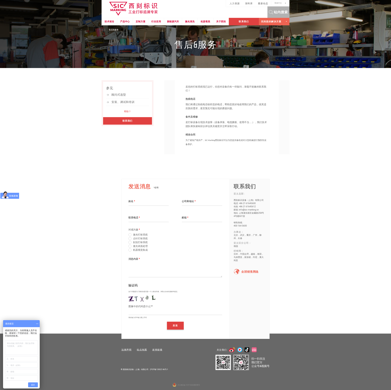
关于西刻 (221, 21)
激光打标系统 (140, 234)
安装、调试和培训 (123, 102)
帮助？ (127, 111)
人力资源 (235, 3)
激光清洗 (190, 21)
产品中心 (125, 21)
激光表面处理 (140, 246)
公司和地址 (189, 201)
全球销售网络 (250, 271)
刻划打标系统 (140, 242)
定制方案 (140, 21)
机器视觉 (205, 21)
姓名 (131, 201)
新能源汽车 (173, 21)
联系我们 (244, 21)
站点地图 (142, 350)
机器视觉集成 (140, 249)
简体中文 (278, 3)
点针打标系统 (140, 238)
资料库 (249, 3)
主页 (105, 30)
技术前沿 (109, 21)
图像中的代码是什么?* (140, 306)
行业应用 (156, 21)
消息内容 (134, 258)
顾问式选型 (118, 94)
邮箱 (185, 217)
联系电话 (134, 217)
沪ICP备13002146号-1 (159, 369)
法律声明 (126, 350)
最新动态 (263, 3)
